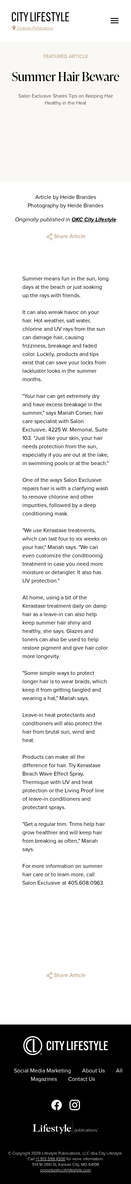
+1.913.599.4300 (50, 1158)
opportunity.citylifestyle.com (65, 1170)
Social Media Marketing (42, 1070)
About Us (93, 1070)
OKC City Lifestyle (94, 219)
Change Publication (35, 28)
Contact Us (81, 1079)
